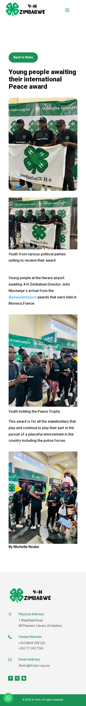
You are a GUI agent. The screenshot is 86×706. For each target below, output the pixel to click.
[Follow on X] (17, 678)
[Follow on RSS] (23, 678)
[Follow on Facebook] (10, 678)
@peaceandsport (22, 297)
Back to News (23, 57)
